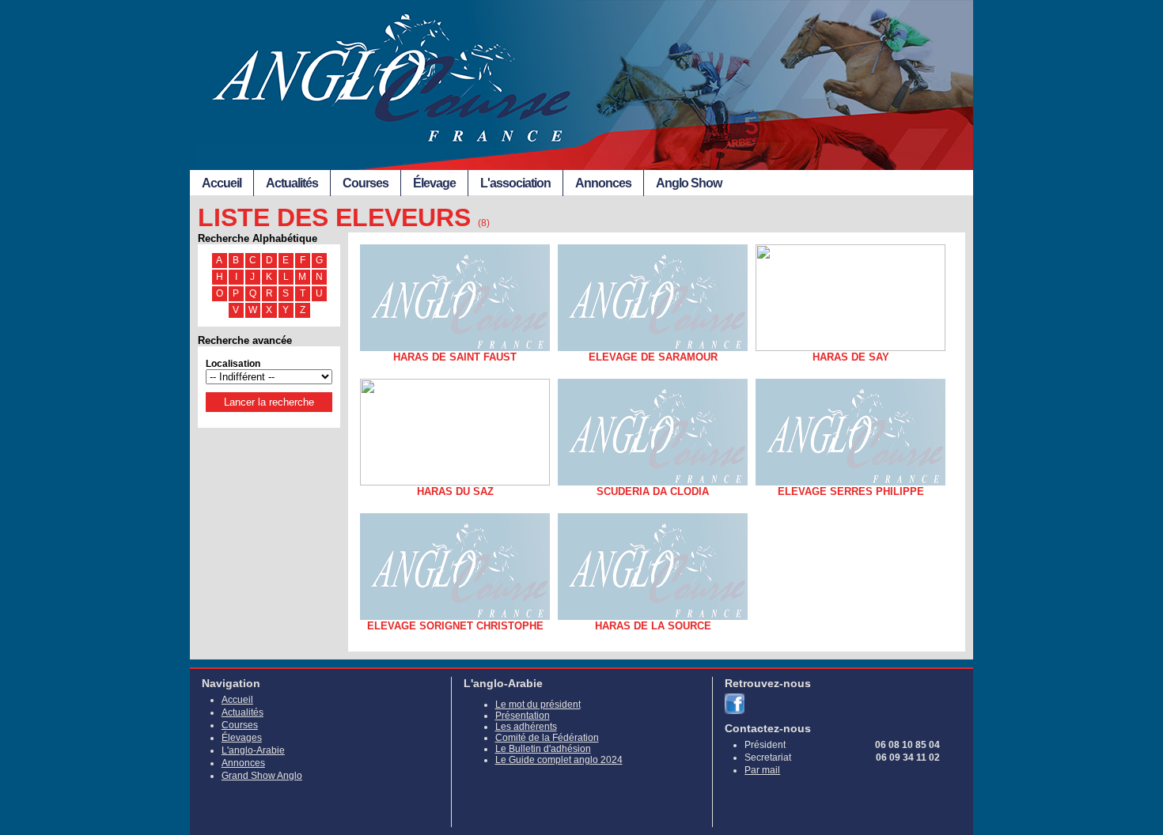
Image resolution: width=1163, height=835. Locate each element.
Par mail (762, 770)
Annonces (603, 183)
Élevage (434, 183)
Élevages (242, 737)
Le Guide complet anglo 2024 (559, 759)
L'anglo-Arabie (253, 750)
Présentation (522, 715)
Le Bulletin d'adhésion (543, 748)
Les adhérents (526, 726)
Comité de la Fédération (547, 737)
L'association (515, 183)
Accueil (221, 183)
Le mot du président (538, 704)
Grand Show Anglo (262, 775)
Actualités (292, 183)
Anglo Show (689, 183)
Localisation (233, 363)
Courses (365, 183)
